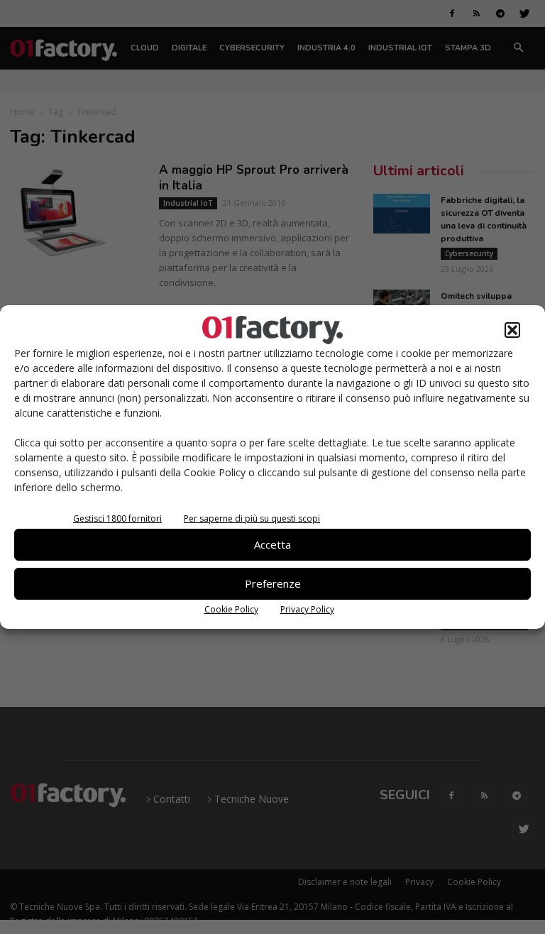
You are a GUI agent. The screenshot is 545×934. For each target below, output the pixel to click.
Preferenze (273, 583)
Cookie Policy (231, 609)
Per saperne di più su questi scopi (252, 518)
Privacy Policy (307, 609)
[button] (512, 330)
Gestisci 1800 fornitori (117, 518)
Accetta (272, 544)
